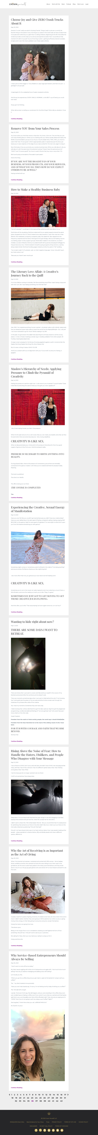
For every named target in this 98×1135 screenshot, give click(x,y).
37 (36, 1101)
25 (40, 1098)
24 (36, 1098)
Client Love (80, 4)
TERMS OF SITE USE (70, 1122)
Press (47, 1122)
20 (20, 1098)
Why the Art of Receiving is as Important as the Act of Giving (37, 852)
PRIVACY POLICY (57, 1122)
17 (65, 1095)
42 (57, 1101)
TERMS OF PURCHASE (61, 1126)
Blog (74, 4)
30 (61, 1098)
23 (32, 1098)
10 (39, 1095)
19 (16, 1098)
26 (44, 1098)
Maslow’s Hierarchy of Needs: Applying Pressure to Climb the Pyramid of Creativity (36, 372)
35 (28, 1101)
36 (32, 1101)
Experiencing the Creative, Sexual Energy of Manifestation (38, 509)
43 (61, 1101)
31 (65, 1098)
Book (63, 4)
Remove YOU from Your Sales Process (35, 128)
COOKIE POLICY (83, 1122)
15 (58, 1095)
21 (24, 1098)
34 (24, 1101)
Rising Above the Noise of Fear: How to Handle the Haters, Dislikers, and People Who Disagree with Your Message (37, 754)
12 (46, 1095)
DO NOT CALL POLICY (46, 1126)
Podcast (68, 4)
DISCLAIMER (33, 1126)
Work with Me (56, 4)
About (48, 4)
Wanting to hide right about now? (32, 622)
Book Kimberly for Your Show (35, 1122)
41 (53, 1101)
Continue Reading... (17, 118)
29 (57, 1098)
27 (48, 1098)
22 (28, 1098)
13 (50, 1095)
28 (53, 1098)
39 (45, 1101)
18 (12, 1098)
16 (61, 1095)
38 (41, 1101)
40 (49, 1101)
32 (16, 1101)
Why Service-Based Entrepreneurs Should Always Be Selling (38, 957)
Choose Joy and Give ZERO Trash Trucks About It (37, 21)
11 (43, 1095)
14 (54, 1095)
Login (86, 4)
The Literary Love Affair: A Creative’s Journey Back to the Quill (34, 273)
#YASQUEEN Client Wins (17, 1122)
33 (20, 1101)
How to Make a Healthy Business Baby (35, 189)
